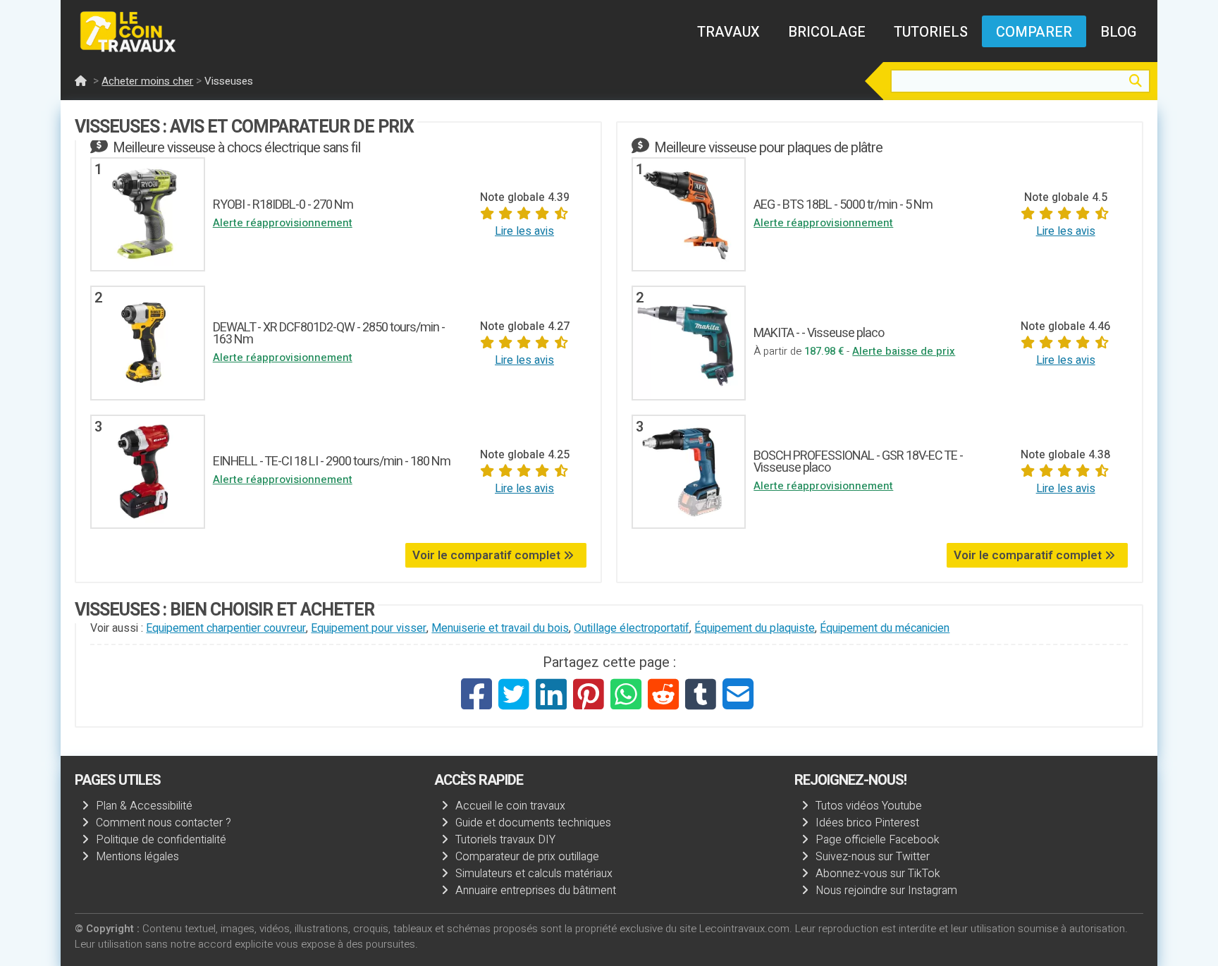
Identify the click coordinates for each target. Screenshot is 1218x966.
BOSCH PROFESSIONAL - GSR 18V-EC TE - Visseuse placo (858, 461)
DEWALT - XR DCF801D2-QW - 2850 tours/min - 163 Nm (329, 333)
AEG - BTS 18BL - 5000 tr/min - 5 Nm (843, 204)
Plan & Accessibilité (144, 805)
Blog (1118, 32)
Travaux (728, 32)
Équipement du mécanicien (884, 628)
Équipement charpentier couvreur (226, 628)
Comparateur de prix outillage (527, 856)
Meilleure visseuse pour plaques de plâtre (768, 147)
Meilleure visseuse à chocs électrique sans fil (236, 147)
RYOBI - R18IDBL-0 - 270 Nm (283, 204)
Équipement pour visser (368, 628)
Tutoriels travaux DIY (505, 839)
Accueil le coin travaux (510, 805)
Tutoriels (931, 32)
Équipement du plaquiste (754, 628)
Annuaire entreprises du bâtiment (535, 890)
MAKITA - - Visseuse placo (818, 333)
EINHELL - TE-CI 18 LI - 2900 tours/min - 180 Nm (331, 461)
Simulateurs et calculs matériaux (534, 873)
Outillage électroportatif (631, 628)
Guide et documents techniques (533, 822)
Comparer (1034, 32)
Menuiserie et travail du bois (500, 628)
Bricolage (827, 32)
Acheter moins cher (147, 81)
